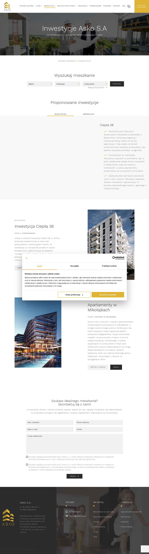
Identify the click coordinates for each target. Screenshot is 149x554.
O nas (95, 532)
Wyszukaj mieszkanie (141, 6)
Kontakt (116, 6)
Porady (96, 522)
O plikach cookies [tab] (109, 266)
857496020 (74, 512)
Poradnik (107, 6)
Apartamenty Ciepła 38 (131, 512)
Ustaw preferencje (72, 295)
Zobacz (116, 367)
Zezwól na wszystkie (107, 295)
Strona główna (27, 6)
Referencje (126, 517)
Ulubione (125, 522)
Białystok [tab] (60, 114)
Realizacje (82, 6)
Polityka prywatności (28, 549)
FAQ (123, 6)
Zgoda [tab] (39, 266)
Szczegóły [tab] (74, 266)
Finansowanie (95, 6)
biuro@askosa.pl (78, 516)
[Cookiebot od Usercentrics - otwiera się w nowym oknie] (114, 258)
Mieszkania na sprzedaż (103, 512)
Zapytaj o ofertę (98, 367)
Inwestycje (49, 6)
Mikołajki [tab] (88, 114)
